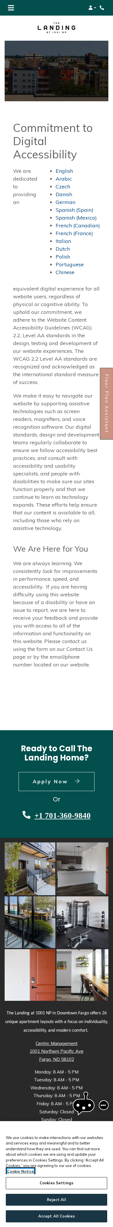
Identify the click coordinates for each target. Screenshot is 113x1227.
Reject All (56, 1199)
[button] (92, 7)
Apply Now (63, 781)
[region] (56, 1174)
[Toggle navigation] (11, 7)
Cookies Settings (56, 1183)
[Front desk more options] (104, 1105)
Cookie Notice (20, 1171)
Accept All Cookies (56, 1216)
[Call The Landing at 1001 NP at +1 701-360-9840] (102, 7)
